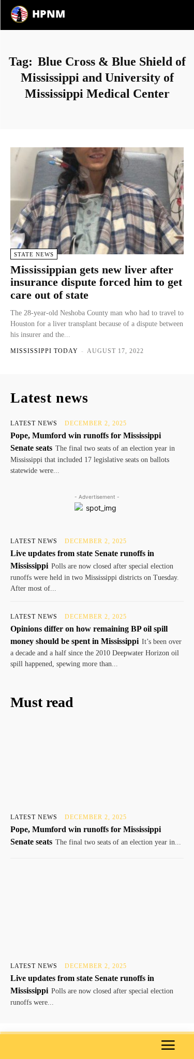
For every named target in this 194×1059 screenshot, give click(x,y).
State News (34, 254)
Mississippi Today (44, 351)
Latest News (33, 423)
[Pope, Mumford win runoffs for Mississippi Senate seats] (97, 763)
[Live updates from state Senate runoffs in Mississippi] (97, 912)
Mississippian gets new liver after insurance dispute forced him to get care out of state (96, 282)
